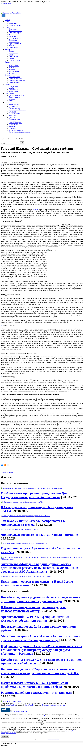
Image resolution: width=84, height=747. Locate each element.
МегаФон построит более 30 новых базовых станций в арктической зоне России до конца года (41, 638)
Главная (7, 20)
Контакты (12, 128)
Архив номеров (14, 108)
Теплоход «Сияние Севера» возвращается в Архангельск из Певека (33, 522)
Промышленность (15, 44)
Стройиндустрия (15, 33)
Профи (11, 88)
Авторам (12, 126)
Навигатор (12, 23)
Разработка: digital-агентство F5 (53, 739)
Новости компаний (15, 25)
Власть (7, 75)
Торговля (12, 69)
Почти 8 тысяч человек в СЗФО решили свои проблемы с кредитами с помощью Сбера (34, 684)
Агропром (12, 36)
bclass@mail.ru (11, 705)
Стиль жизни (9, 93)
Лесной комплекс (15, 38)
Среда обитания (14, 97)
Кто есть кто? (13, 91)
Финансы (8, 49)
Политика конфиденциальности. (53, 705)
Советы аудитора (15, 60)
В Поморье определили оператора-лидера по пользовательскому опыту (33, 609)
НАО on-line (13, 47)
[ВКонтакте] (2, 465)
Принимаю (5, 736)
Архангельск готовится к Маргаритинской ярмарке (39, 534)
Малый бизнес (14, 66)
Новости (8, 21)
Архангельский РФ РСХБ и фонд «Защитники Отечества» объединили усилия (35, 618)
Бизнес (7, 62)
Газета (7, 102)
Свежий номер (14, 106)
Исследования (14, 71)
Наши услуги (13, 124)
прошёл (35, 210)
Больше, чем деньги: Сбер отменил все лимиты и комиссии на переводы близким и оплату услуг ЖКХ (40, 671)
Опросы (12, 117)
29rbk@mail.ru (29, 705)
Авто (11, 101)
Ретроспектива (14, 42)
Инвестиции (13, 53)
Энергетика (13, 29)
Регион (7, 27)
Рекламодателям (14, 119)
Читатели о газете (15, 113)
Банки (11, 55)
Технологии (13, 73)
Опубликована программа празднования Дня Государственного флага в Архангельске (34, 495)
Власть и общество (15, 78)
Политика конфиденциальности (20, 132)
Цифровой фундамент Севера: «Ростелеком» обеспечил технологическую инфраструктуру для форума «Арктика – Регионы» (41, 649)
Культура (12, 99)
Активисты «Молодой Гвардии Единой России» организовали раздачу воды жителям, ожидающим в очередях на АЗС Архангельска (39, 567)
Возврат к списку (7, 472)
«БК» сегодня (14, 104)
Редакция (12, 112)
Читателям (12, 121)
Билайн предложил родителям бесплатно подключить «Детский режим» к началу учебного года (40, 599)
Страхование (13, 56)
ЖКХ (11, 34)
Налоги (11, 58)
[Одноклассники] (5, 465)
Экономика (13, 40)
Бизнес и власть (14, 77)
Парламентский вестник (17, 110)
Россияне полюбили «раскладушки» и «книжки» (36, 692)
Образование (13, 90)
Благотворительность (16, 95)
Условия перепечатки (16, 130)
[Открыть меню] (3, 15)
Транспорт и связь (15, 31)
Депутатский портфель (17, 80)
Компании (12, 64)
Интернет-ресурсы (15, 123)
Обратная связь (10, 115)
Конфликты (13, 67)
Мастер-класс (13, 86)
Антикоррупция (14, 82)
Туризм (11, 45)
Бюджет (11, 51)
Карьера (8, 84)
